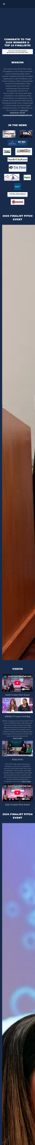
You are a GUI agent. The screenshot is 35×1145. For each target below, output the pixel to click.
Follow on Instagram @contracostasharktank (17, 51)
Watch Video (17, 738)
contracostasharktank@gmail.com (17, 115)
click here (24, 110)
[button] (5, 4)
